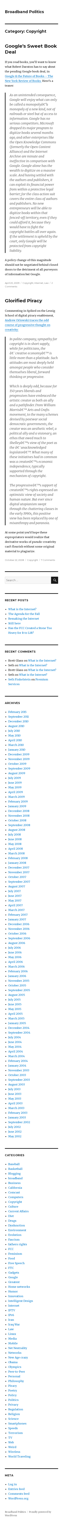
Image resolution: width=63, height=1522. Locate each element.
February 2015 (17, 712)
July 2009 (14, 778)
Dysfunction (16, 1225)
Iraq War (14, 1324)
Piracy (12, 1385)
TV (10, 1437)
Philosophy (16, 1381)
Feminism (15, 1253)
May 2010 (14, 735)
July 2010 (14, 730)
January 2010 (16, 749)
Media (12, 1338)
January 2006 (17, 976)
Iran (11, 1319)
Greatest (14, 1282)
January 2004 (17, 1065)
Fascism (13, 1239)
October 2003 (17, 1075)
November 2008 (19, 815)
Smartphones (17, 1423)
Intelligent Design (20, 1301)
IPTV (11, 1310)
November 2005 (18, 980)
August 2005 (16, 995)
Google (13, 1277)
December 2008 (18, 811)
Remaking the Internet (23, 618)
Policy (12, 1395)
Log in (12, 1484)
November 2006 (19, 929)
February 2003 (17, 1112)
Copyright (28, 283)
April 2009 (15, 792)
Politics (13, 1400)
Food (11, 1258)
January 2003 (17, 1117)
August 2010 (16, 726)
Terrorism (15, 1433)
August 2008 (16, 829)
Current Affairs (18, 1211)
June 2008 (15, 839)
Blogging (14, 1173)
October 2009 (17, 763)
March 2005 (16, 1018)
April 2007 (15, 905)
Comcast (14, 1192)
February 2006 (18, 971)
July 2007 (14, 891)
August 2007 (16, 886)
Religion (14, 1414)
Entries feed (16, 1489)
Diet (11, 1216)
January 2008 (17, 862)
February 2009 (18, 801)
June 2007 (15, 896)
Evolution (14, 1235)
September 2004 (19, 1032)
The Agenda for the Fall (24, 614)
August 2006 (16, 943)
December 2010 (18, 721)
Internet (38, 283)
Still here (14, 623)
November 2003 (18, 1070)
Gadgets (13, 1272)
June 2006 (15, 952)
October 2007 (17, 877)
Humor (13, 1291)
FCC (11, 1249)
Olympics (14, 1367)
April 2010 (15, 740)
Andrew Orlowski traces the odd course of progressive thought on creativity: (27, 324)
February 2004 (18, 1061)
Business (14, 1183)
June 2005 (15, 1004)
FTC (11, 1268)
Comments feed (18, 1493)
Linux (12, 1334)
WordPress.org (18, 1498)
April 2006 (15, 962)
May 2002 (14, 1136)
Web (11, 1442)
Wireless (14, 1451)
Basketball (15, 1169)
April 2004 (15, 1051)
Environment (17, 1230)
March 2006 (16, 966)
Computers (15, 1197)
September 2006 (19, 938)
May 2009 (15, 787)
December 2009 (18, 754)
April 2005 (15, 1013)
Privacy (13, 1404)
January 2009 (17, 806)
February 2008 (18, 858)
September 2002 (19, 1122)
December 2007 (18, 867)
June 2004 (15, 1042)
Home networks (19, 1286)
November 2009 (19, 759)
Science (13, 1418)
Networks (15, 1352)
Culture (13, 1206)
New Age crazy (18, 1357)
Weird (12, 1447)
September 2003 (19, 1079)
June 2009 (15, 782)
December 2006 (18, 924)
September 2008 (19, 825)
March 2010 (16, 745)
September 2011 (18, 716)
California (15, 1187)
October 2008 (17, 820)
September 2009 (19, 768)
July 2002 (14, 1127)
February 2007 (18, 914)
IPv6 (11, 1315)
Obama (12, 1362)
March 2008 (16, 853)
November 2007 (18, 872)
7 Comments (48, 560)
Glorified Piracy (23, 300)
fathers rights (17, 1244)
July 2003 (14, 1089)
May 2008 (15, 844)
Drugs (12, 1220)
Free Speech (16, 1263)
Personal (14, 1376)
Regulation (15, 1409)
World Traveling (19, 1456)
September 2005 (19, 990)
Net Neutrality (17, 1348)
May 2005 (14, 1009)
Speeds (13, 1428)
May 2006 (15, 957)
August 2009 (16, 773)
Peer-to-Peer (16, 1371)
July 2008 (14, 834)
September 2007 (19, 881)
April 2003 (15, 1103)
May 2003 (14, 1098)
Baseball (14, 1164)
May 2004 (15, 1046)
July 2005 (14, 999)
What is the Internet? (22, 609)
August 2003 (16, 1084)
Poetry (12, 1390)
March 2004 (16, 1056)
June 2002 (15, 1131)
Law (46, 283)
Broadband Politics (24, 11)
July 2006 (14, 947)
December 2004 (18, 1028)
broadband (15, 1178)
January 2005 (17, 1023)
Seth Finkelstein (19, 679)
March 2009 (16, 796)
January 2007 (17, 919)
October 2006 (17, 933)
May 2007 (14, 900)
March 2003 (16, 1108)
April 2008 (15, 848)
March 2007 (16, 910)
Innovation (15, 1296)
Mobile (13, 1343)
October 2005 (17, 985)
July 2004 (14, 1037)
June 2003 (14, 1094)
